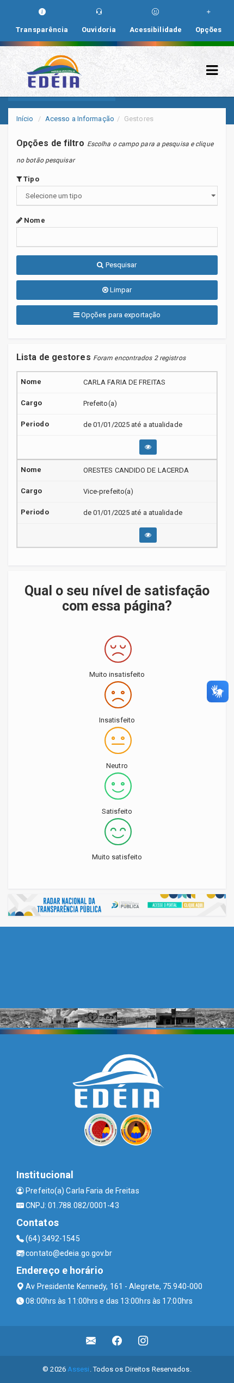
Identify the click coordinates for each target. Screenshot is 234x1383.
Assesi (78, 1369)
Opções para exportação (120, 315)
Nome (33, 220)
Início (25, 119)
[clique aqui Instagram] (143, 1340)
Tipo (30, 179)
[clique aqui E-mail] (91, 1340)
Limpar (120, 290)
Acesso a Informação (79, 119)
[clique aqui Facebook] (117, 1340)
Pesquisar (120, 265)
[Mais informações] (148, 447)
